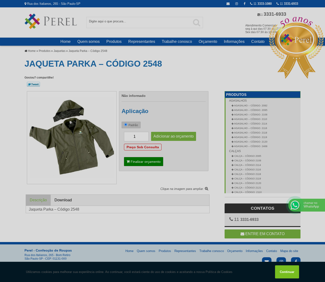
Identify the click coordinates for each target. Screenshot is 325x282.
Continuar (287, 272)
